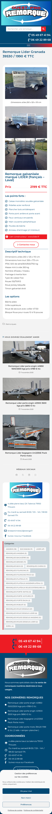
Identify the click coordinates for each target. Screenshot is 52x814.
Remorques (11, 324)
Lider (40, 549)
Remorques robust (16, 605)
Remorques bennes (16, 562)
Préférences (26, 804)
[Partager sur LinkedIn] (29, 475)
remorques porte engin (18, 600)
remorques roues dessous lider (22, 622)
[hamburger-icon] (28, 45)
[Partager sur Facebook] (16, 475)
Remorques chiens (36, 566)
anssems (11, 549)
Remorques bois (14, 566)
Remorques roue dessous (19, 609)
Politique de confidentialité (33, 810)
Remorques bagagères (17, 558)
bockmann (26, 549)
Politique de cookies (15, 810)
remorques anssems (16, 553)
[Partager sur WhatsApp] (35, 475)
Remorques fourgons (17, 570)
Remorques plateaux (17, 579)
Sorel (10, 626)
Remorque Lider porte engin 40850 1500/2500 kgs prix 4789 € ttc (26, 367)
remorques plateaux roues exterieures (25, 587)
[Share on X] (22, 475)
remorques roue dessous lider (21, 613)
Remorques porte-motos (18, 592)
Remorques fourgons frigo (20, 575)
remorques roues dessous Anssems (23, 617)
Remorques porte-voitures (19, 596)
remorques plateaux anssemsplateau (24, 583)
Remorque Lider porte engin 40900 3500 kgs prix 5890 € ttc (26, 404)
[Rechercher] (43, 29)
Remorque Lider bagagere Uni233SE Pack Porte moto (26, 454)
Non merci (26, 798)
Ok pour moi (26, 791)
